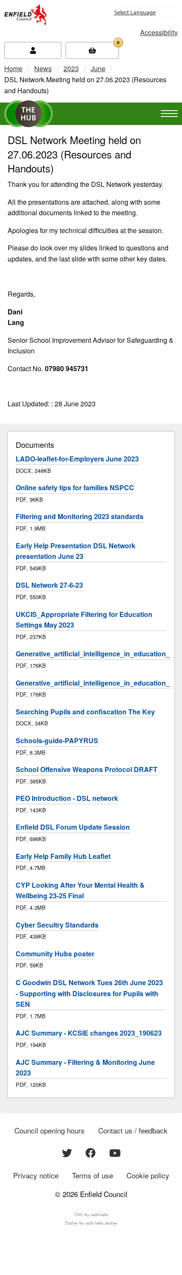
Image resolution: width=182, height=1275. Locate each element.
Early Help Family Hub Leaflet (63, 856)
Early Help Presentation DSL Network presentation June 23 (75, 551)
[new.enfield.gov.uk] (25, 14)
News (43, 68)
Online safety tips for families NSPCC (75, 487)
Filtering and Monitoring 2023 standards (79, 516)
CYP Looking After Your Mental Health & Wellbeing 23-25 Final (80, 890)
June (98, 68)
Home (13, 68)
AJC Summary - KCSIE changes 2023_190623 (89, 1033)
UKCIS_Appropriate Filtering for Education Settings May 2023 (84, 619)
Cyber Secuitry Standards (57, 925)
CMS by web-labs (91, 1214)
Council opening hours (49, 1130)
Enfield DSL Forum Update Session (73, 827)
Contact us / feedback (133, 1130)
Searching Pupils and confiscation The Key (85, 712)
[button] (159, 32)
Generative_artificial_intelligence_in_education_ (93, 653)
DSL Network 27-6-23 (49, 585)
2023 (71, 68)
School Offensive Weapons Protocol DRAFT (86, 769)
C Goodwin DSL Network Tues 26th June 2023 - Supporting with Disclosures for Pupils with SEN (89, 993)
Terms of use (92, 1175)
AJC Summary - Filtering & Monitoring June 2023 (85, 1067)
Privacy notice (35, 1175)
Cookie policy (148, 1175)
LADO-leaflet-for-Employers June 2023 (77, 459)
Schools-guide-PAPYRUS (57, 740)
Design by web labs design (91, 1223)
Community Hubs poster (55, 953)
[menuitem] (114, 16)
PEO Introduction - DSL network (67, 798)
